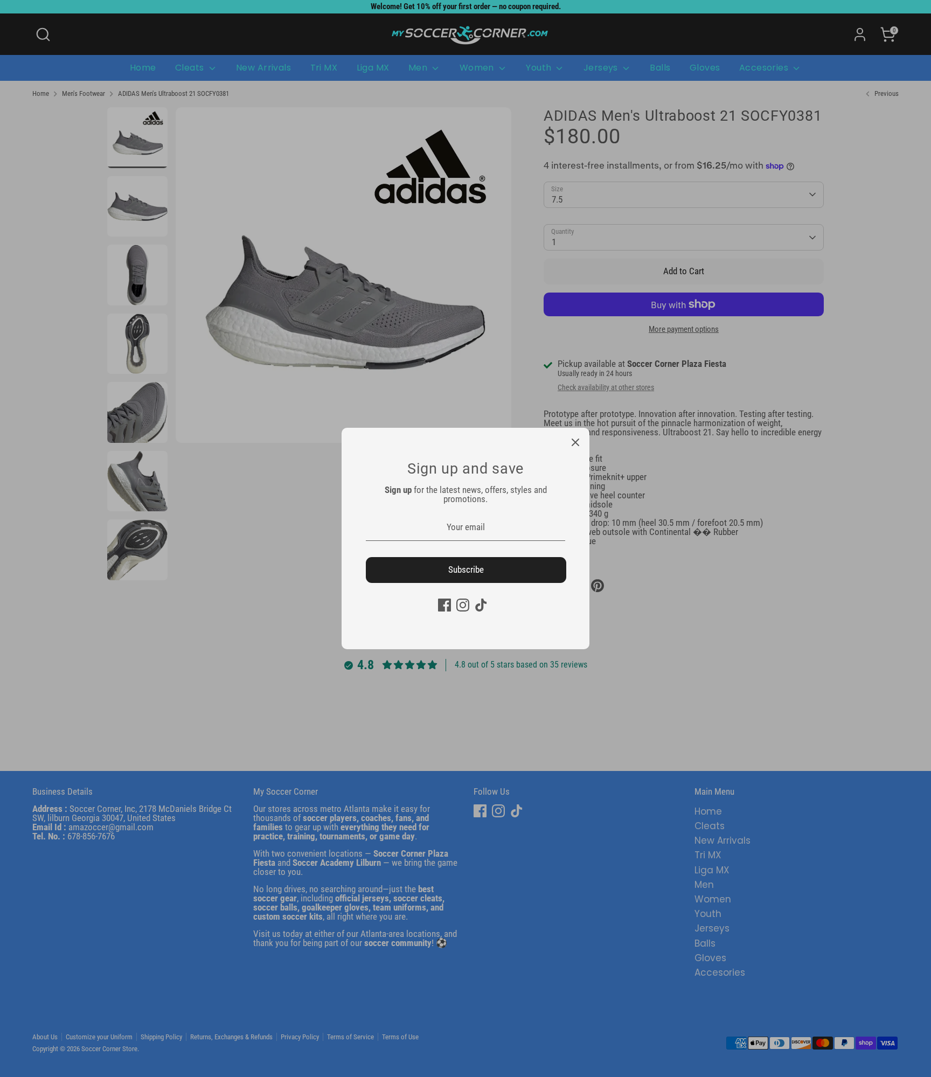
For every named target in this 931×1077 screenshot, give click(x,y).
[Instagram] (462, 605)
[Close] (575, 442)
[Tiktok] (481, 605)
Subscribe (466, 569)
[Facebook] (444, 605)
